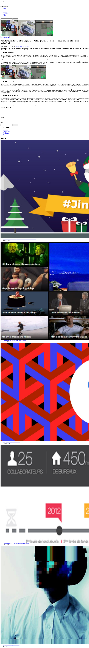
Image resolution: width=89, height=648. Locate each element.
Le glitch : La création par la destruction (11, 645)
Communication (25, 46)
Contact (4, 15)
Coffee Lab (5, 10)
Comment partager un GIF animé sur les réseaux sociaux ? (15, 340)
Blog (4, 14)
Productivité (6, 133)
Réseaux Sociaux (7, 134)
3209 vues (7, 37)
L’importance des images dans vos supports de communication (16, 543)
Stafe (9, 46)
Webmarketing (6, 136)
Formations (5, 13)
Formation (5, 132)
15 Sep (2, 37)
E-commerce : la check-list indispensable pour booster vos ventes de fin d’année (19, 239)
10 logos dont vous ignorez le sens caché (11, 442)
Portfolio (5, 12)
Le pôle (4, 9)
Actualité (17, 46)
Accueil (4, 8)
